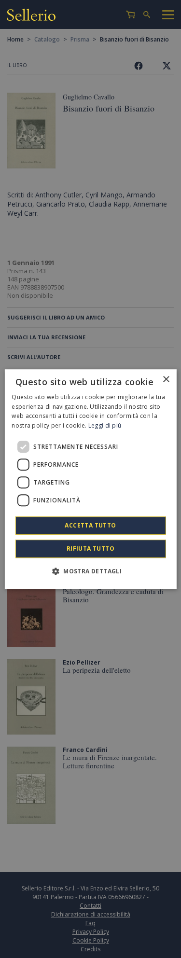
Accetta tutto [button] (90, 525)
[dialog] (90, 479)
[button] (90, 571)
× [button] (165, 379)
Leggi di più (105, 425)
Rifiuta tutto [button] (90, 548)
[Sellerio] (31, 16)
